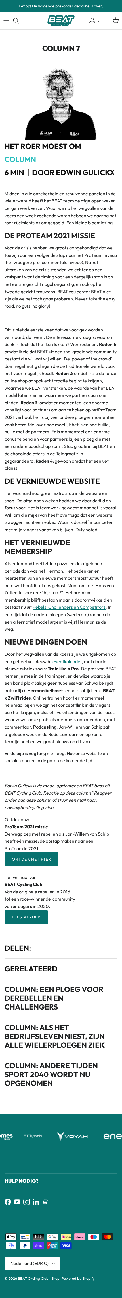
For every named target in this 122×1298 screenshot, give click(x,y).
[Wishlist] (100, 19)
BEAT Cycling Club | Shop (39, 1278)
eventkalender (67, 661)
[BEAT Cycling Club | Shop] (61, 20)
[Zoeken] (18, 20)
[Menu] (6, 20)
